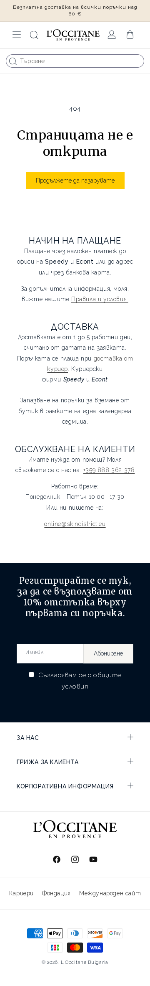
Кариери (21, 893)
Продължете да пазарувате (75, 180)
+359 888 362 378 (109, 470)
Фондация (56, 893)
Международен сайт (110, 893)
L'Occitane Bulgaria (84, 962)
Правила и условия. (99, 299)
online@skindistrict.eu (74, 524)
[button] (17, 34)
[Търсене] (13, 61)
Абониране (108, 653)
